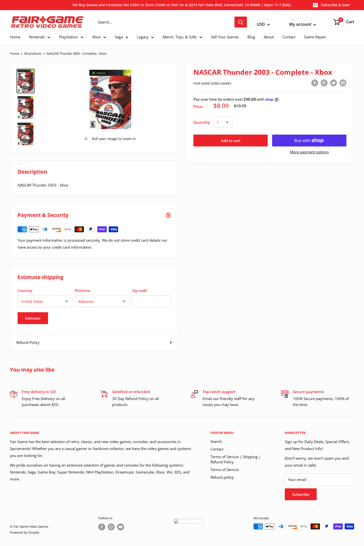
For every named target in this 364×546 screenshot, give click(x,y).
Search (216, 441)
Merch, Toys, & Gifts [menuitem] (180, 36)
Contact (216, 449)
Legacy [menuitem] (143, 36)
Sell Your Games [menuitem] (225, 36)
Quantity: (201, 122)
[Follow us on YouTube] (120, 526)
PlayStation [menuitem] (68, 36)
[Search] (240, 22)
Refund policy (222, 477)
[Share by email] (342, 82)
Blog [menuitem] (251, 36)
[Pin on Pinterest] (324, 82)
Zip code (139, 290)
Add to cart (230, 140)
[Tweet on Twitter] (333, 82)
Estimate (33, 318)
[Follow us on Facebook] (101, 526)
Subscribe (300, 494)
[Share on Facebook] (314, 82)
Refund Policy (28, 342)
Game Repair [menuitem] (315, 36)
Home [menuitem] (15, 36)
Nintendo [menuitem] (37, 36)
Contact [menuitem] (289, 36)
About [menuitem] (269, 36)
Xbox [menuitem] (96, 36)
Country (25, 290)
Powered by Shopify (24, 532)
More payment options (309, 151)
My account (300, 24)
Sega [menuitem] (119, 36)
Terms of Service (224, 469)
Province (82, 290)
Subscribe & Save (335, 4)
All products (33, 53)
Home (14, 53)
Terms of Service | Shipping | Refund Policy (235, 459)
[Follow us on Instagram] (111, 526)
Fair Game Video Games (212, 83)
